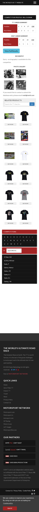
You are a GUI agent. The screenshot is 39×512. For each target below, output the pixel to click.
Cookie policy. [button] (8, 503)
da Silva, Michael (9, 260)
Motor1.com (8, 424)
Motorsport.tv (8, 415)
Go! (32, 104)
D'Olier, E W (8, 257)
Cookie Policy (27, 491)
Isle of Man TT (8, 388)
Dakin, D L (7, 278)
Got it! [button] (10, 508)
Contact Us (7, 402)
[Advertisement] (19, 306)
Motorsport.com (9, 412)
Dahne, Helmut (8, 267)
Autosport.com (8, 418)
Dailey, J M (7, 271)
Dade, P (6, 264)
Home (5, 385)
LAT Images (7, 427)
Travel (6, 394)
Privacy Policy (8, 400)
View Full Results (11, 51)
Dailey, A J (7, 274)
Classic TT (7, 391)
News (5, 397)
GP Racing (7, 421)
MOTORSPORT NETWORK (18, 374)
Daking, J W (7, 281)
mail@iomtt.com (28, 95)
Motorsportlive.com (10, 430)
